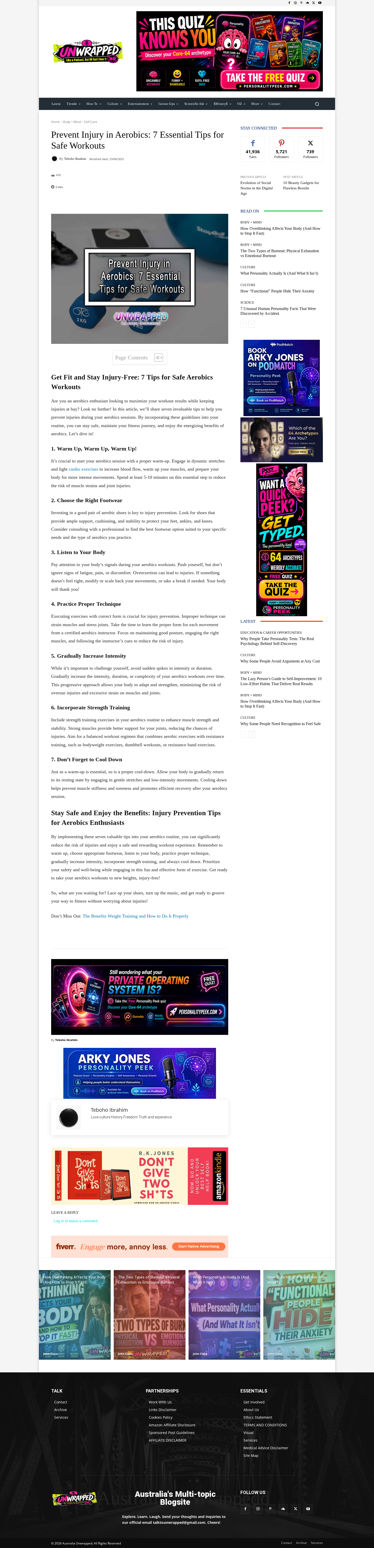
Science (247, 302)
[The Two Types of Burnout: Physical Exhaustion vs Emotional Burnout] (149, 1315)
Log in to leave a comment (76, 1221)
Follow (282, 140)
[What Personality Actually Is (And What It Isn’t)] (224, 1315)
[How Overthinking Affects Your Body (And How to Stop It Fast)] (75, 1315)
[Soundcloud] (308, 3)
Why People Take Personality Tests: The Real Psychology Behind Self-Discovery (277, 641)
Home (55, 122)
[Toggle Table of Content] (156, 357)
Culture (247, 267)
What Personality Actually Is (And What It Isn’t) (279, 273)
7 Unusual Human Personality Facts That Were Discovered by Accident (278, 311)
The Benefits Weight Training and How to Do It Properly (135, 916)
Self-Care (90, 122)
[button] (317, 104)
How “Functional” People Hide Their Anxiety (277, 291)
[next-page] (252, 324)
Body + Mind (72, 122)
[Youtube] (320, 3)
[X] (314, 3)
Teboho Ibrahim (75, 158)
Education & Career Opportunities (271, 632)
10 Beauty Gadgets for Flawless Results (301, 185)
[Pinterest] (301, 3)
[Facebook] (289, 3)
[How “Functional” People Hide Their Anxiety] (299, 1315)
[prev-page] (243, 324)
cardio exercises (83, 469)
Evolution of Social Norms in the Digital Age (256, 188)
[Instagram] (295, 3)
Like (253, 140)
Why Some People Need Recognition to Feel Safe (280, 724)
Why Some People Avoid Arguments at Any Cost (280, 661)
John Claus (50, 1354)
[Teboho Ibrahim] (55, 158)
